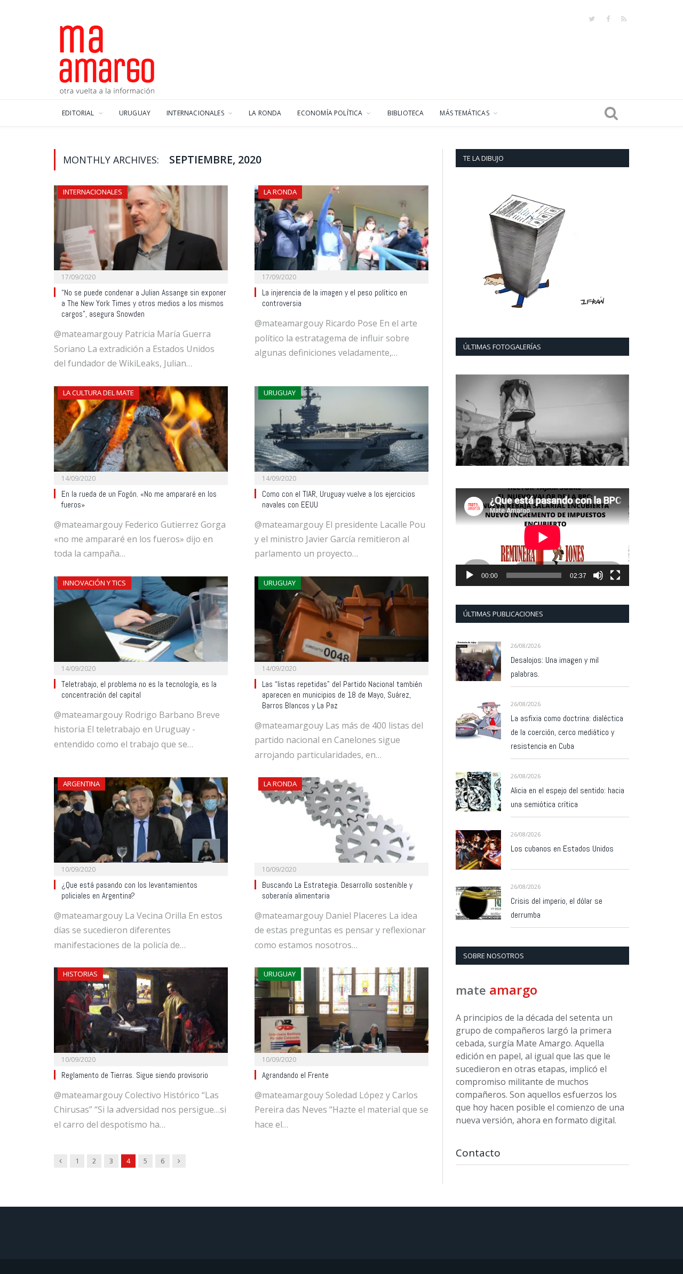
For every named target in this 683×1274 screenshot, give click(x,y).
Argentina (81, 783)
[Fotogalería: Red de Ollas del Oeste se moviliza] (542, 420)
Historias (80, 974)
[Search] (611, 113)
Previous (467, 421)
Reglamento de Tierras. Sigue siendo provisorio (134, 1075)
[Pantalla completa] (615, 575)
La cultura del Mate (98, 392)
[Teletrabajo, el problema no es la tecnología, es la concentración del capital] (141, 622)
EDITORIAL (78, 113)
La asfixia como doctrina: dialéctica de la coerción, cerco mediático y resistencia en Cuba (567, 732)
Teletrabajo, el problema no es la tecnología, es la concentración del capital (139, 689)
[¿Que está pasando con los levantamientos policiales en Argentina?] (141, 823)
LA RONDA (265, 113)
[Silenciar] (598, 575)
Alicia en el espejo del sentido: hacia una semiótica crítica (567, 797)
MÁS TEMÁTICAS (464, 113)
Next (617, 421)
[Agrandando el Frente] (341, 1013)
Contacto (478, 1153)
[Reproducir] (469, 575)
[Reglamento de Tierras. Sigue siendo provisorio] (141, 1013)
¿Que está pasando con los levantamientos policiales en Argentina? (129, 890)
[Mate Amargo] (107, 58)
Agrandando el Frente (295, 1075)
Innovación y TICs (94, 583)
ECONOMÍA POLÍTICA (329, 113)
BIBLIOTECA (405, 113)
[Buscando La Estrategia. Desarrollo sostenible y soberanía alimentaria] (341, 823)
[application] (542, 537)
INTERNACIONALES (195, 113)
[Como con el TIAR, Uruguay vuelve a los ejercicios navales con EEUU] (341, 432)
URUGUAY (134, 113)
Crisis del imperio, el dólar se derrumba (556, 907)
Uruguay (280, 392)
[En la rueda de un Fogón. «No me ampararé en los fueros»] (141, 432)
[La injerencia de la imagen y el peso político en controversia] (341, 231)
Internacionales (92, 192)
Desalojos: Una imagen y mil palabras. (555, 666)
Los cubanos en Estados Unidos (562, 848)
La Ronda (280, 192)
